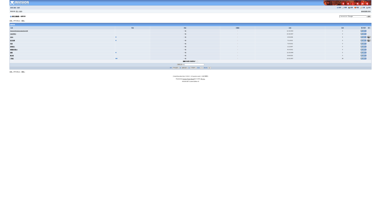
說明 (340, 7)
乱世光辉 (12, 40)
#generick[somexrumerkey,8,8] (19, 31)
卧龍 (11, 52)
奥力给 (12, 55)
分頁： (11, 20)
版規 (18, 8)
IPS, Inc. (203, 79)
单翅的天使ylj (13, 49)
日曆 (363, 7)
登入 (17, 11)
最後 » (23, 20)
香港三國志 (13, 8)
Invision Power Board (188, 79)
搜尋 (345, 7)
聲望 (357, 7)
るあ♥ (11, 37)
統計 (369, 7)
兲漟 (11, 43)
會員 (351, 7)
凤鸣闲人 (12, 46)
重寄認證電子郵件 (366, 11)
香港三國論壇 (15, 16)
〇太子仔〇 (13, 34)
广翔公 (12, 58)
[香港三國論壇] (347, 2)
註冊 (20, 11)
